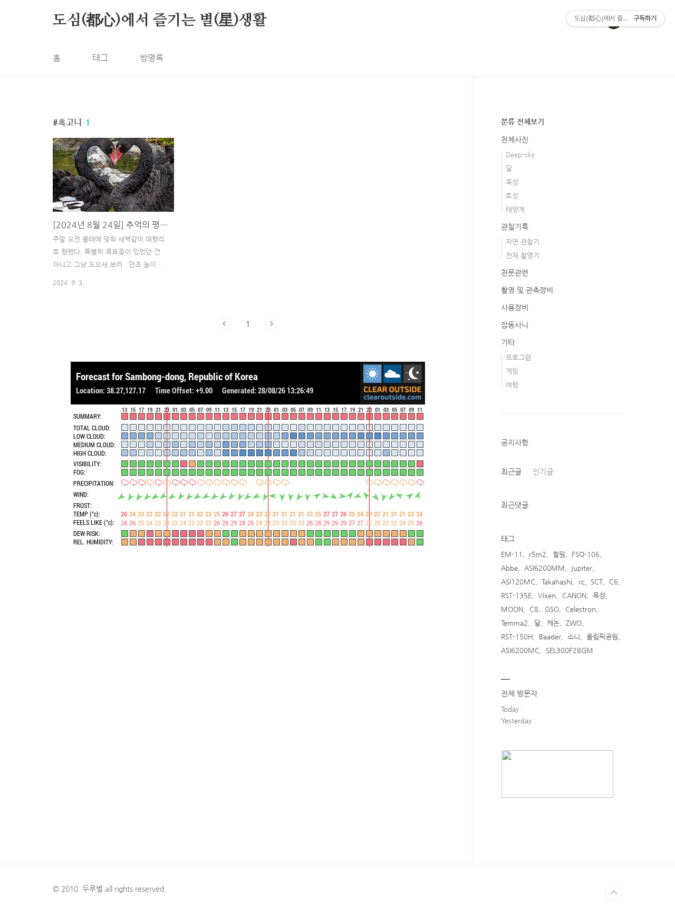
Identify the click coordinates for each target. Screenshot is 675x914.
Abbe (509, 568)
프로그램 (518, 357)
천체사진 (514, 139)
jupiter (581, 568)
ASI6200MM (544, 568)
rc (581, 582)
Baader (550, 636)
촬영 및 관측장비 (527, 290)
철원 (559, 554)
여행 (512, 385)
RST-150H (517, 636)
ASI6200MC (520, 650)
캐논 (553, 623)
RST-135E (516, 595)
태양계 (515, 209)
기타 (508, 342)
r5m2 (537, 554)
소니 (573, 636)
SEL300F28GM (569, 650)
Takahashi (557, 582)
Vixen (547, 595)
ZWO (574, 623)
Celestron (580, 609)
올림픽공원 (602, 636)
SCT (597, 582)
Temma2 (514, 623)
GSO (552, 609)
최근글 (511, 471)
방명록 (151, 58)
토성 (512, 196)
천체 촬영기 (522, 255)
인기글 (543, 471)
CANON (574, 595)
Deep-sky (520, 154)
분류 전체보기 (522, 121)
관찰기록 (514, 226)
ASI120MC (518, 582)
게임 (512, 371)
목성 (512, 182)
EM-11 (512, 554)
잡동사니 (514, 325)
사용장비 (514, 307)
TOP (613, 892)
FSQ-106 (586, 554)
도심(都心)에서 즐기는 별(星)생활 (160, 20)
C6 (613, 582)
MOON (512, 609)
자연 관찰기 (522, 242)
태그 (100, 58)
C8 (533, 609)
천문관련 (514, 272)
